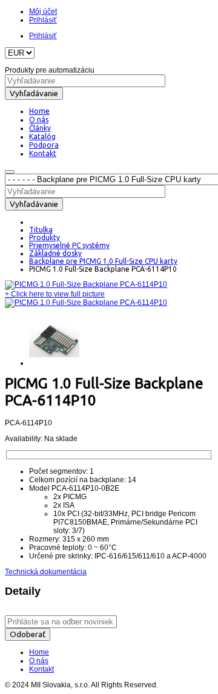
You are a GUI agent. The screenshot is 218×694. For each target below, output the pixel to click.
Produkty (44, 237)
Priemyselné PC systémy (69, 245)
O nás (38, 660)
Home (39, 652)
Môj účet (43, 11)
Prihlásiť (43, 20)
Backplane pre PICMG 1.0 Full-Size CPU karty (103, 261)
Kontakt (41, 669)
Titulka (41, 230)
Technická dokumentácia (46, 572)
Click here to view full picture (55, 294)
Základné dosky (55, 253)
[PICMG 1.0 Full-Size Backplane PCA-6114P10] (86, 284)
